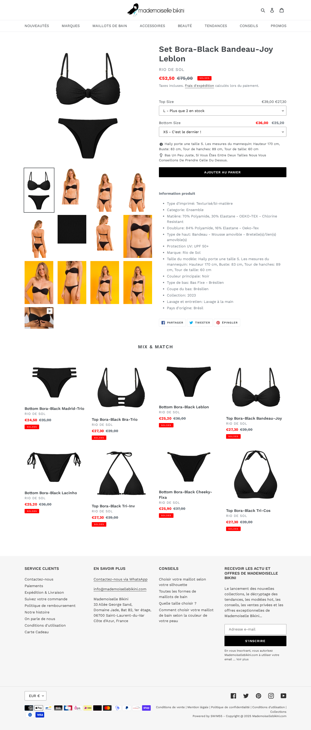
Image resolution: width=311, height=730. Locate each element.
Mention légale (198, 707)
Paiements (34, 586)
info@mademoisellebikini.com (120, 589)
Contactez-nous (39, 579)
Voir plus (242, 659)
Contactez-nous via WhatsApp (121, 579)
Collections (278, 711)
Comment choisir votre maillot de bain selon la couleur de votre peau (186, 615)
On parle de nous (40, 619)
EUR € (34, 696)
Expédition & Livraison (44, 592)
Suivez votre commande (46, 599)
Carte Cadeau (37, 632)
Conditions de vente (171, 707)
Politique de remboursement (50, 605)
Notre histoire (37, 612)
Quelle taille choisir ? (177, 603)
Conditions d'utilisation (45, 625)
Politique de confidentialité (230, 707)
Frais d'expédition (199, 86)
